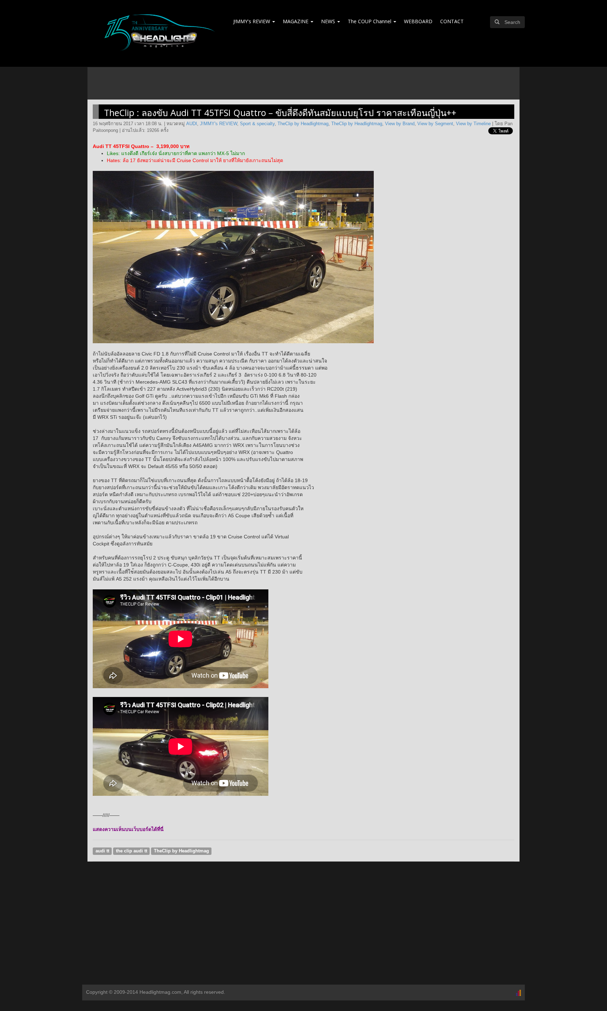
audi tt (102, 851)
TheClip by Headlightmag (303, 123)
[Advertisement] (303, 928)
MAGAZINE (296, 21)
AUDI (191, 123)
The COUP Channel (370, 21)
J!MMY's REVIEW (252, 21)
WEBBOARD (418, 21)
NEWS (329, 21)
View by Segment (435, 123)
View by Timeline (473, 123)
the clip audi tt (131, 851)
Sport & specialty (257, 123)
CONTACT (452, 21)
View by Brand (400, 123)
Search (512, 22)
